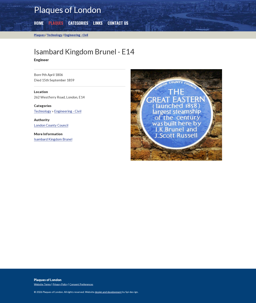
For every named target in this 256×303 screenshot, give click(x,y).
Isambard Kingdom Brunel (53, 139)
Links (98, 23)
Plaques (56, 23)
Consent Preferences (81, 284)
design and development (108, 291)
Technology (54, 35)
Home (39, 23)
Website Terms (42, 284)
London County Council (51, 125)
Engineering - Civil (76, 35)
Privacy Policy (60, 284)
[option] (176, 115)
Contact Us (118, 23)
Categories (78, 23)
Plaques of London (67, 10)
